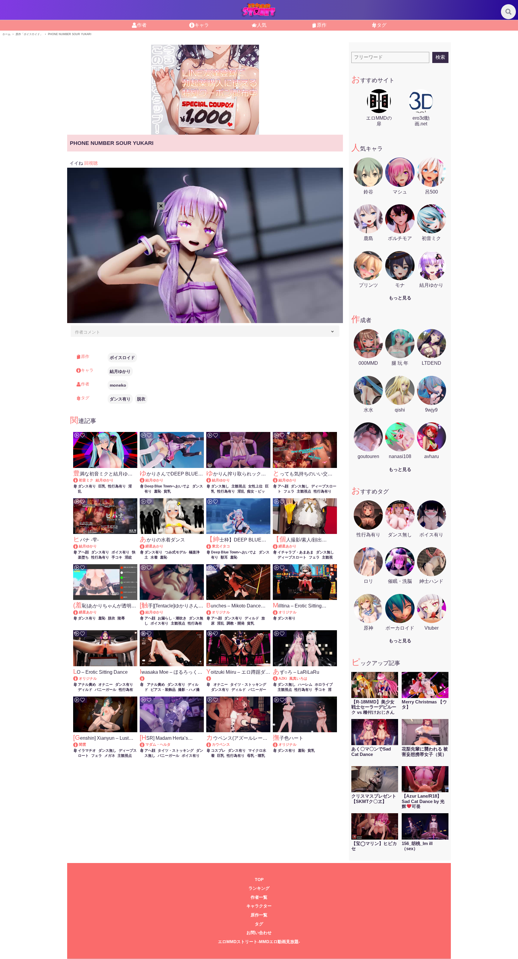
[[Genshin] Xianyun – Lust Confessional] (78, 744)
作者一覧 (259, 897)
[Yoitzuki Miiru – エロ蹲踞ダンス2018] (238, 678)
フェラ (289, 491)
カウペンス (221, 744)
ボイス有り (121, 552)
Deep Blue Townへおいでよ (167, 486)
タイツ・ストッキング (248, 684)
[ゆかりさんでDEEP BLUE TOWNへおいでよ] (144, 480)
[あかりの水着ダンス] (144, 546)
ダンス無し (220, 486)
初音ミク (86, 480)
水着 (154, 557)
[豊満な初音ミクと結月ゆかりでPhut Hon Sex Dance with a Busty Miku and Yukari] (78, 480)
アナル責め (87, 684)
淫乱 (241, 491)
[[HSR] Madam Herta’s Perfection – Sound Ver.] (144, 744)
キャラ (202, 25)
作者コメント (87, 332)
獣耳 (224, 557)
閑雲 (82, 744)
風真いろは (298, 678)
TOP (259, 879)
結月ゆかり (120, 371)
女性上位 (255, 486)
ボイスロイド (122, 357)
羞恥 (157, 491)
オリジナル (221, 612)
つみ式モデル (175, 552)
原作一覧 (259, 915)
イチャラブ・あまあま (296, 552)
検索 (440, 57)
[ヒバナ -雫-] (78, 546)
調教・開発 (236, 623)
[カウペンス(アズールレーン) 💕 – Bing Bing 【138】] (211, 744)
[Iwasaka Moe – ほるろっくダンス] (172, 678)
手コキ (117, 557)
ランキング (259, 888)
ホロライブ (324, 684)
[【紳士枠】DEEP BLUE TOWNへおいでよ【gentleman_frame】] (211, 546)
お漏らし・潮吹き (172, 618)
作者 (142, 25)
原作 (321, 25)
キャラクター (259, 906)
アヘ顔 (283, 486)
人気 (261, 25)
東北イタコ (221, 546)
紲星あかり (154, 546)
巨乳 (102, 486)
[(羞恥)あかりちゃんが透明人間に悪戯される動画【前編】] (78, 612)
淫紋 (128, 557)
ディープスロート (292, 557)
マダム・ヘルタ (158, 744)
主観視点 (238, 486)
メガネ (109, 756)
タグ (381, 25)
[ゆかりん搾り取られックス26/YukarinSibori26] (211, 480)
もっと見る (400, 297)
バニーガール (105, 690)
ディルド (252, 618)
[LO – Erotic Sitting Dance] (78, 678)
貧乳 (167, 491)
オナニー (105, 684)
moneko (118, 385)
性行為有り (117, 486)
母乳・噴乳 (256, 756)
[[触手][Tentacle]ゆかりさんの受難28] (144, 612)
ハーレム (305, 684)
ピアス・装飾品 (163, 690)
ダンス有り (120, 399)
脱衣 (141, 399)
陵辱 (121, 618)
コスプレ (218, 750)
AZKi (282, 678)
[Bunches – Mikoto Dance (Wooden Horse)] (211, 612)
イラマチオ (87, 750)
